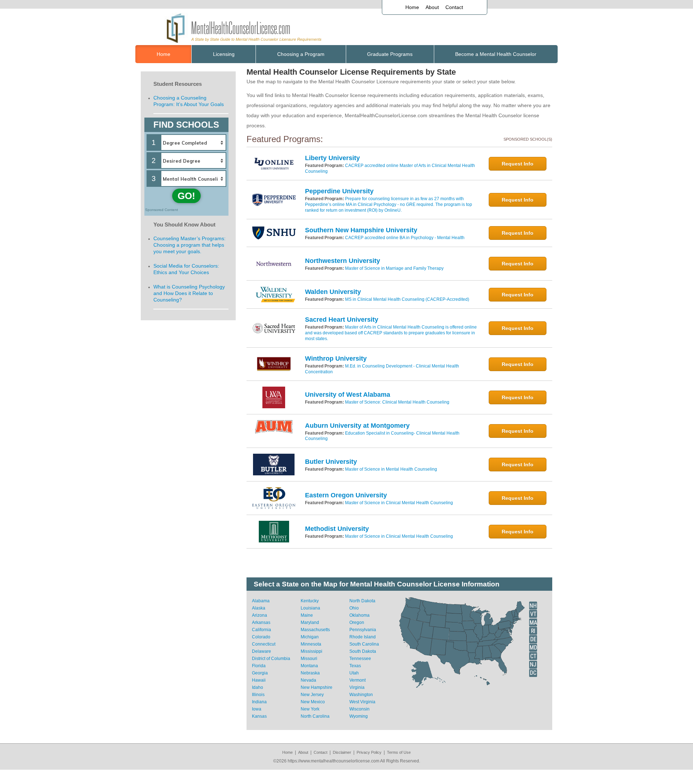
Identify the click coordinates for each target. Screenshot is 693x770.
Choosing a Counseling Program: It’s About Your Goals (188, 101)
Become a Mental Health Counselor (495, 54)
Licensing (224, 54)
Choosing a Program (300, 54)
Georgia (260, 673)
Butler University (331, 461)
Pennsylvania (362, 629)
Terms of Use (399, 752)
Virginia (357, 687)
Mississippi (311, 651)
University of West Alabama (347, 394)
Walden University (333, 291)
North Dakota (362, 600)
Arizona (259, 615)
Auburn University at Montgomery (357, 425)
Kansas (259, 716)
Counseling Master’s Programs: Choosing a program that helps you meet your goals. (189, 245)
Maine (307, 615)
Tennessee (360, 658)
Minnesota (311, 644)
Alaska (258, 608)
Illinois (258, 694)
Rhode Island (362, 636)
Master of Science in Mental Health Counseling (391, 469)
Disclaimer (342, 752)
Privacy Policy (369, 752)
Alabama (261, 600)
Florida (259, 665)
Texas (355, 665)
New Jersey (312, 694)
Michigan (310, 636)
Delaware (261, 651)
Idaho (257, 687)
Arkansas (261, 622)
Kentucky (310, 600)
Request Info (517, 164)
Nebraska (310, 673)
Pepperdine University (339, 191)
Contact (454, 7)
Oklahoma (359, 615)
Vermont (357, 680)
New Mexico (313, 701)
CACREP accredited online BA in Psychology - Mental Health (405, 237)
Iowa (256, 709)
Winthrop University (336, 358)
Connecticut (263, 644)
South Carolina (364, 644)
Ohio (354, 608)
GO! (186, 195)
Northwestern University (342, 260)
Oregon (356, 622)
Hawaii (259, 680)
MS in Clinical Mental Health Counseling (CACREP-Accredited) (407, 299)
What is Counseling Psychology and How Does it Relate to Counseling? (189, 293)
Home (412, 7)
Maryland (310, 622)
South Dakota (362, 651)
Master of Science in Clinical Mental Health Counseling (399, 502)
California (261, 629)
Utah (354, 673)
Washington (361, 694)
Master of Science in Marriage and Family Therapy (394, 268)
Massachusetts (315, 629)
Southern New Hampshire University (361, 230)
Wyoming (358, 716)
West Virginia (362, 701)
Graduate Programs (390, 54)
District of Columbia (271, 658)
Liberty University (332, 158)
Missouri (309, 658)
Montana (309, 665)
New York (310, 709)
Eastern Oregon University (346, 495)
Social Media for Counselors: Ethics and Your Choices (186, 269)
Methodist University (337, 528)
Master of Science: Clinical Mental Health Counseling (397, 402)
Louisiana (310, 608)
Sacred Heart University (341, 319)
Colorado (261, 636)
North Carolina (315, 716)
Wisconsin (359, 709)
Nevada (308, 680)
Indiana (259, 701)
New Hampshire (316, 687)
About (432, 7)
